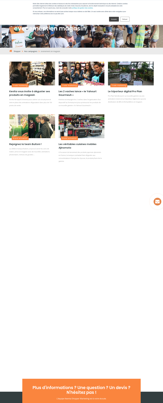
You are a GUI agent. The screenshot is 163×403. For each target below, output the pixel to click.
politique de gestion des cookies (82, 8)
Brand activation (20, 138)
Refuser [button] (124, 19)
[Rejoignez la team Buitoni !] (32, 126)
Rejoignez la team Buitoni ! (25, 144)
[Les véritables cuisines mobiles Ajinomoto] (81, 126)
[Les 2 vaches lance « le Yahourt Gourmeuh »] (81, 73)
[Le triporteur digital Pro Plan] (131, 73)
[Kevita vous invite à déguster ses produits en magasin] (32, 73)
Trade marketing (20, 85)
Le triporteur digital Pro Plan (125, 91)
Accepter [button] (114, 19)
